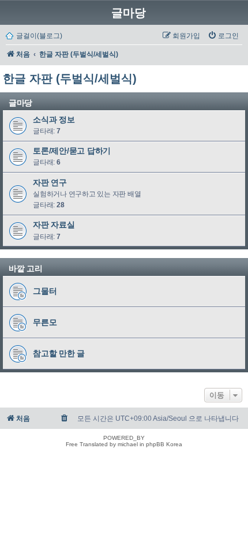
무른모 (45, 322)
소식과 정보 (54, 119)
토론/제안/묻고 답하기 (72, 150)
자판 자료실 (54, 225)
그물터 (45, 291)
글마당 (128, 12)
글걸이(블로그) (39, 36)
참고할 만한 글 (59, 353)
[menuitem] (223, 35)
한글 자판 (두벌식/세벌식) (70, 78)
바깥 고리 (26, 268)
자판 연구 (50, 182)
